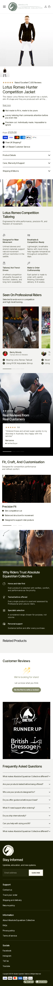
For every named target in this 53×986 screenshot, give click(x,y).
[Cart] (49, 7)
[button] (7, 451)
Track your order (10, 895)
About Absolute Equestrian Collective (19, 920)
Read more (7, 105)
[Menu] (4, 6)
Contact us (7, 890)
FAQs (5, 925)
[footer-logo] (23, 850)
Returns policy (9, 905)
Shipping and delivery (12, 900)
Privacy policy (9, 930)
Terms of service (10, 936)
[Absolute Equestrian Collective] (25, 6)
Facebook (7, 950)
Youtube (6, 966)
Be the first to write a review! (26, 690)
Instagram (7, 956)
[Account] (46, 7)
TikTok (6, 961)
